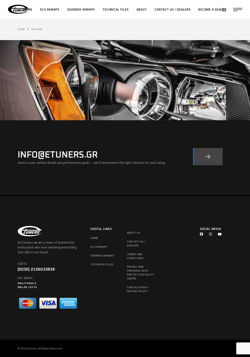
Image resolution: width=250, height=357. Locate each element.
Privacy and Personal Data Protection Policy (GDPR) (140, 273)
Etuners (32, 348)
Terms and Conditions (135, 256)
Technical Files (101, 264)
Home (94, 238)
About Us (133, 233)
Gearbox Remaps (102, 256)
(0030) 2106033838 (36, 269)
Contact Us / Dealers (136, 243)
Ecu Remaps (98, 247)
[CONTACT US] (208, 156)
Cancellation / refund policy (137, 289)
